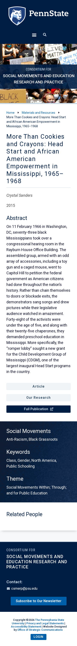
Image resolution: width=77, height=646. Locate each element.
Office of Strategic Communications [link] (40, 629)
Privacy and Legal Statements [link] (45, 623)
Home (10, 112)
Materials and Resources (38, 112)
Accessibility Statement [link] (26, 626)
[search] (44, 35)
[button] (34, 34)
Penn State (38, 18)
